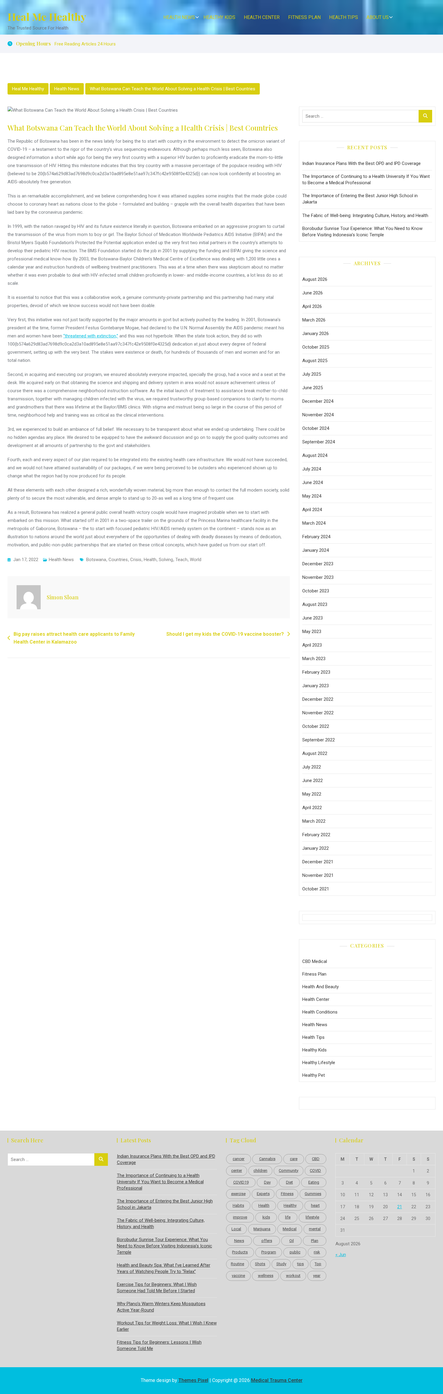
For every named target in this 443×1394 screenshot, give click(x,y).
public (295, 1252)
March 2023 (313, 658)
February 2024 (316, 536)
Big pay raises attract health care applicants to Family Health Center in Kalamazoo (74, 638)
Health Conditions (320, 1012)
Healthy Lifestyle (318, 1062)
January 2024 (315, 550)
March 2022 (313, 821)
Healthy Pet (313, 1075)
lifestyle (312, 1217)
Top (318, 1264)
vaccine (238, 1275)
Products (240, 1252)
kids (266, 1217)
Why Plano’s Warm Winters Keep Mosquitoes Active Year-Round (161, 1307)
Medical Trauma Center (277, 1380)
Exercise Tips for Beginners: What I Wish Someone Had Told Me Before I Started (157, 1287)
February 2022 (316, 834)
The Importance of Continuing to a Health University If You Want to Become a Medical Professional (366, 179)
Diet (289, 1182)
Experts (263, 1193)
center (236, 1170)
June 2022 (312, 780)
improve (240, 1217)
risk (317, 1252)
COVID (315, 1170)
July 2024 (311, 469)
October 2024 (315, 428)
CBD (315, 1158)
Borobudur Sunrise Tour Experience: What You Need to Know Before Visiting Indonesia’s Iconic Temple (362, 232)
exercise (238, 1193)
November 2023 (318, 577)
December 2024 (317, 401)
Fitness (287, 1193)
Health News (179, 17)
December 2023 (317, 564)
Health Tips (343, 17)
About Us (377, 17)
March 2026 (313, 320)
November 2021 (318, 875)
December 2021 (317, 862)
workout (293, 1275)
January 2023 (315, 685)
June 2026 (312, 293)
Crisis (135, 559)
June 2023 (312, 618)
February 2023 (316, 672)
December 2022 (317, 699)
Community (288, 1170)
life (288, 1217)
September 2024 (318, 442)
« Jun (340, 1254)
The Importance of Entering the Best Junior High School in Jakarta (360, 199)
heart (315, 1205)
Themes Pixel (193, 1380)
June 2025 (312, 387)
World (195, 559)
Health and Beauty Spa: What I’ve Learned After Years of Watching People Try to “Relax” (163, 1268)
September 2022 (318, 740)
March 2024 (313, 523)
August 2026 (314, 279)
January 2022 (315, 848)
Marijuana (261, 1229)
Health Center (262, 17)
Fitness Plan (304, 17)
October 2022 (315, 726)
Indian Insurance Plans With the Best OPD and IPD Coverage (361, 163)
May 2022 (311, 794)
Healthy (290, 1205)
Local (236, 1229)
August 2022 (314, 753)
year (316, 1275)
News (239, 1240)
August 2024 (314, 455)
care (293, 1158)
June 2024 (312, 482)
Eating (313, 1182)
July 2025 (311, 374)
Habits (238, 1205)
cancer (238, 1158)
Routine (237, 1264)
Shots (260, 1264)
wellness (265, 1275)
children (260, 1170)
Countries (118, 559)
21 (399, 1206)
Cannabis (267, 1158)
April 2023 (312, 645)
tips (300, 1264)
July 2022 (311, 767)
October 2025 (315, 347)
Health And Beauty (320, 986)
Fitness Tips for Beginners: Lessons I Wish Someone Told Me (159, 1345)
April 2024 (312, 509)
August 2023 (314, 604)
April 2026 (312, 306)
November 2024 (318, 415)
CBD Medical (314, 961)
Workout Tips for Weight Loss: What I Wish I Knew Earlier (167, 1326)
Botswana (96, 559)
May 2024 (311, 496)
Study (281, 1264)
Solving (166, 559)
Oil (291, 1240)
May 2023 (311, 631)
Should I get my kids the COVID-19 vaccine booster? (225, 634)
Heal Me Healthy (47, 16)
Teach (181, 559)
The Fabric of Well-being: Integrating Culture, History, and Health (365, 215)
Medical (290, 1229)
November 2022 (318, 713)
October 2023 (315, 591)
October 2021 (315, 889)
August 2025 (314, 360)
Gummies (313, 1193)
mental (315, 1229)
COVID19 (241, 1182)
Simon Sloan (63, 597)
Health (150, 559)
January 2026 (315, 333)
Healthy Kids (219, 17)
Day (267, 1182)
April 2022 (312, 807)
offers (266, 1240)
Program (268, 1252)
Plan (314, 1240)
